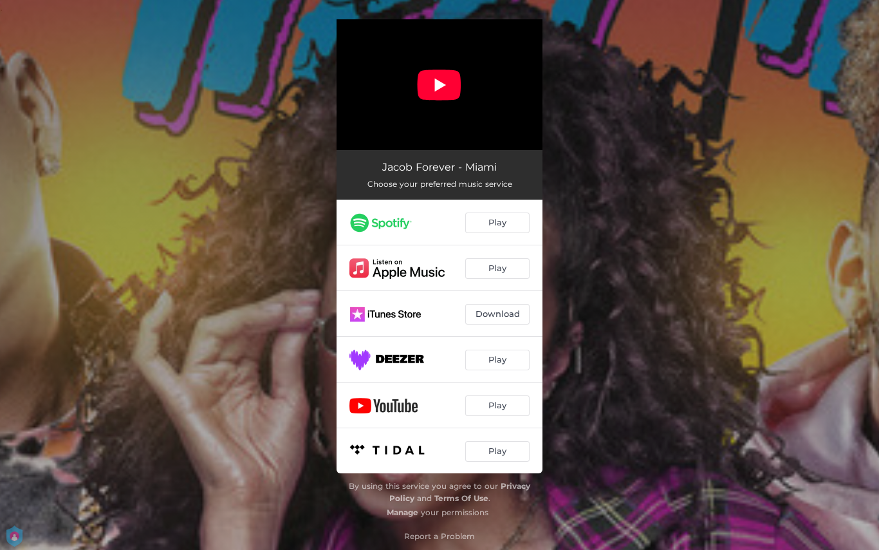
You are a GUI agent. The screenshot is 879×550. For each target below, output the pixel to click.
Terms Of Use (461, 498)
